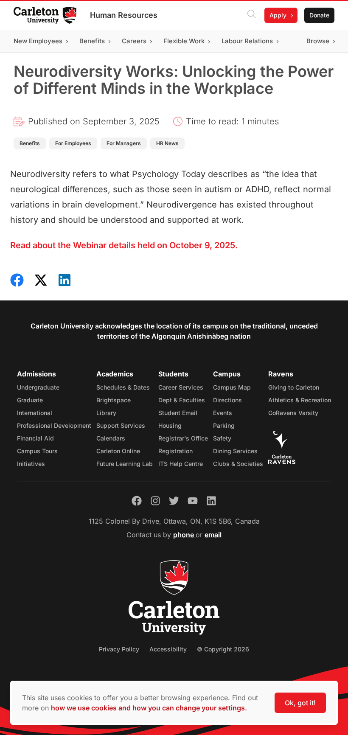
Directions (227, 400)
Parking (224, 425)
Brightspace (113, 400)
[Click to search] (251, 15)
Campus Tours (37, 450)
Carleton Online (118, 450)
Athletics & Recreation (299, 400)
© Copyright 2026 (223, 649)
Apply (277, 15)
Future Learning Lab (124, 463)
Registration (175, 450)
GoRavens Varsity (293, 412)
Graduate (30, 400)
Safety (222, 438)
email (213, 534)
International (34, 412)
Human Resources (123, 15)
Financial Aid (35, 438)
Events (222, 412)
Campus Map (232, 387)
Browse (317, 41)
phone (184, 534)
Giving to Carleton (293, 387)
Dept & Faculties (181, 400)
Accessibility (168, 649)
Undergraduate (38, 387)
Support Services (120, 425)
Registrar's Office (183, 438)
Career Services (180, 387)
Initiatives (31, 463)
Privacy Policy (119, 649)
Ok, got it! (300, 703)
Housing (170, 425)
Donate (319, 15)
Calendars (110, 438)
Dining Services (235, 450)
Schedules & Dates (123, 387)
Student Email (177, 412)
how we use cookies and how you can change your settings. (149, 708)
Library (106, 412)
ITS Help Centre (180, 463)
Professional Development (54, 425)
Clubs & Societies (238, 463)
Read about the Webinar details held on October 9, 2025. (124, 245)
